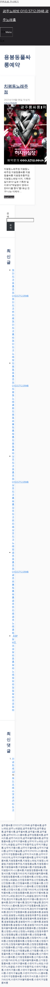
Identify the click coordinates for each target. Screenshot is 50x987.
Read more (9, 197)
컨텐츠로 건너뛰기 (9, 1)
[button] (2, 41)
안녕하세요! (13, 765)
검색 (8, 215)
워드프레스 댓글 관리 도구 (13, 794)
